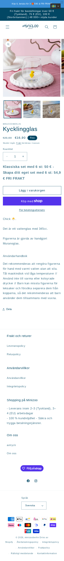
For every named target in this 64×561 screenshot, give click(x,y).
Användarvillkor (26, 548)
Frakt (18, 143)
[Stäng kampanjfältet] (61, 2)
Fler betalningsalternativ (32, 210)
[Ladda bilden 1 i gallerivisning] (12, 109)
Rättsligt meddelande (22, 553)
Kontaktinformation (47, 553)
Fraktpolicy (44, 548)
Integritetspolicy (50, 542)
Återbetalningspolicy (27, 542)
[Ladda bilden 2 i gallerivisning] (32, 109)
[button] (7, 27)
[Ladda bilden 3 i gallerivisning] (51, 109)
